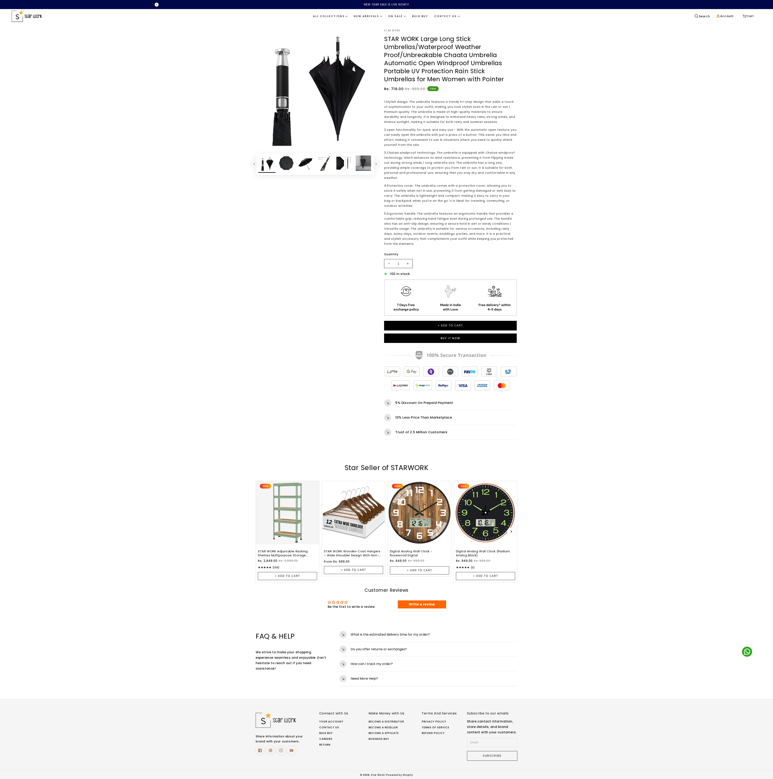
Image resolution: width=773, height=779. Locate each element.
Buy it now (450, 338)
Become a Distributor (386, 721)
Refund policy (433, 733)
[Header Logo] (63, 16)
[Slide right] (376, 164)
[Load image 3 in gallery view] (305, 164)
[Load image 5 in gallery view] (344, 164)
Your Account (331, 721)
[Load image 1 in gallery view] (267, 164)
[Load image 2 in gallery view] (286, 164)
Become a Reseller (383, 727)
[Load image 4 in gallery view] (324, 164)
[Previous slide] (157, 5)
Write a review (422, 604)
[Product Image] (315, 87)
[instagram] (281, 750)
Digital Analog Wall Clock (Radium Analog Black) (483, 553)
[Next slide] (511, 532)
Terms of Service (435, 727)
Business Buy (379, 739)
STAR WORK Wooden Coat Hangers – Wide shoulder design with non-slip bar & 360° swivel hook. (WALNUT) (352, 553)
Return (325, 745)
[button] (330, 16)
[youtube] (291, 750)
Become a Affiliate (384, 733)
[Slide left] (254, 164)
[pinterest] (270, 750)
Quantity (391, 254)
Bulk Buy (326, 733)
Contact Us (329, 727)
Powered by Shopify (399, 775)
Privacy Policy (434, 721)
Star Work (378, 775)
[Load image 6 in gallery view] (363, 164)
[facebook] (260, 750)
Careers (325, 739)
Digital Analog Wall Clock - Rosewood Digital (411, 553)
